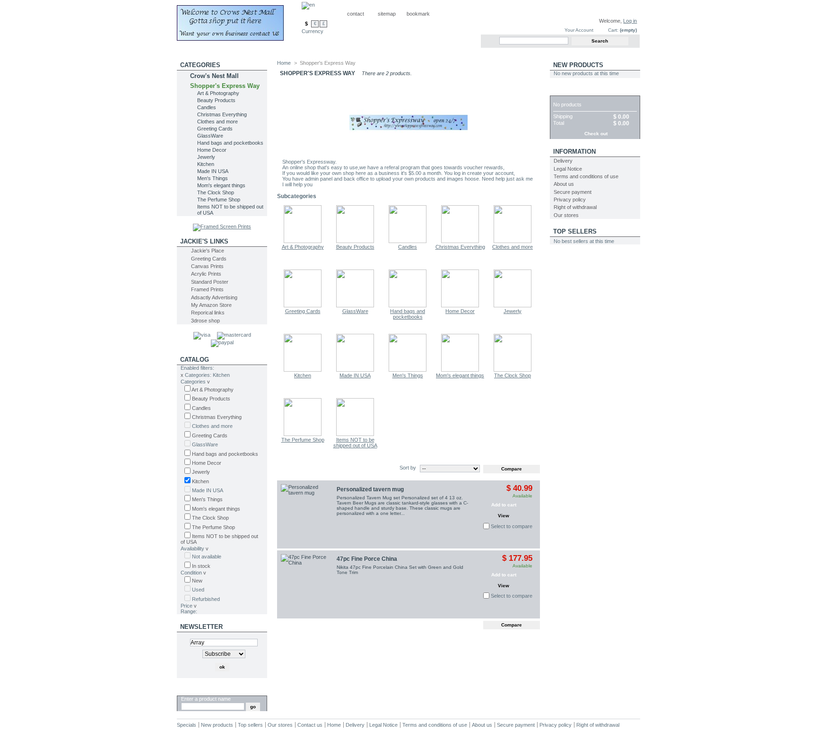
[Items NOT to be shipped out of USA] (355, 434)
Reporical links (208, 312)
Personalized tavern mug (370, 489)
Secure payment (572, 192)
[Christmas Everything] (460, 241)
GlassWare (210, 136)
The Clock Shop (215, 192)
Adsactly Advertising (214, 297)
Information (574, 151)
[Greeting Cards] (303, 305)
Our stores (566, 215)
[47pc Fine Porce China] (306, 580)
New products (578, 65)
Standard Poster (209, 282)
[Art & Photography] (303, 241)
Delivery (563, 161)
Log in (630, 21)
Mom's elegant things (221, 185)
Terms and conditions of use (586, 176)
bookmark (418, 14)
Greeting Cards (215, 128)
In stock (201, 566)
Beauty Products (216, 100)
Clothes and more (217, 121)
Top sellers (575, 231)
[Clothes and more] (512, 241)
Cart (561, 90)
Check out (596, 133)
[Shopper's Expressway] (239, 20)
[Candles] (407, 241)
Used (198, 589)
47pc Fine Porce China (367, 559)
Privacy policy (570, 199)
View (503, 515)
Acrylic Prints (206, 274)
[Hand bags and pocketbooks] (407, 305)
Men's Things (212, 178)
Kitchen (205, 164)
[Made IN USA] (355, 370)
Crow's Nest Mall (214, 75)
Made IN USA (212, 171)
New (197, 580)
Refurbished (206, 599)
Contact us (309, 725)
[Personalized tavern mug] (306, 510)
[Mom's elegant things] (460, 370)
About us (564, 184)
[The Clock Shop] (512, 370)
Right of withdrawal (575, 207)
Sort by (408, 467)
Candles (206, 107)
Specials (186, 725)
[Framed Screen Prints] (222, 226)
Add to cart (503, 504)
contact (355, 14)
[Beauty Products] (355, 241)
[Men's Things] (407, 370)
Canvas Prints (207, 266)
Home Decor (211, 150)
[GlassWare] (355, 305)
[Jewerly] (512, 305)
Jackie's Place (207, 250)
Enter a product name (206, 699)
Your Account (579, 30)
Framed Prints (207, 289)
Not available (206, 556)
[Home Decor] (460, 305)
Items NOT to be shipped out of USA (355, 442)
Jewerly (206, 157)
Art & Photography (218, 93)
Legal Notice (568, 169)
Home (284, 63)
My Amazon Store (211, 305)
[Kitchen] (303, 370)
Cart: (613, 30)
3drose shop (205, 320)
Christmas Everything (222, 114)
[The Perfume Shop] (303, 434)
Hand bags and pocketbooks (230, 143)
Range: (189, 611)
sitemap (387, 14)
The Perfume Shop (218, 199)
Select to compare (511, 526)
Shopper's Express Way (225, 85)
